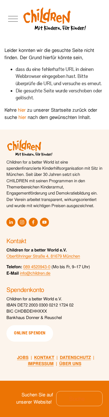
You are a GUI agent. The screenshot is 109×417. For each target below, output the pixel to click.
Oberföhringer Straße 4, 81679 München (43, 256)
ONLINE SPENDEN (30, 332)
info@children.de (35, 273)
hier (22, 110)
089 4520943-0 (36, 267)
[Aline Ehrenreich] (10, 222)
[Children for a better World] (22, 222)
